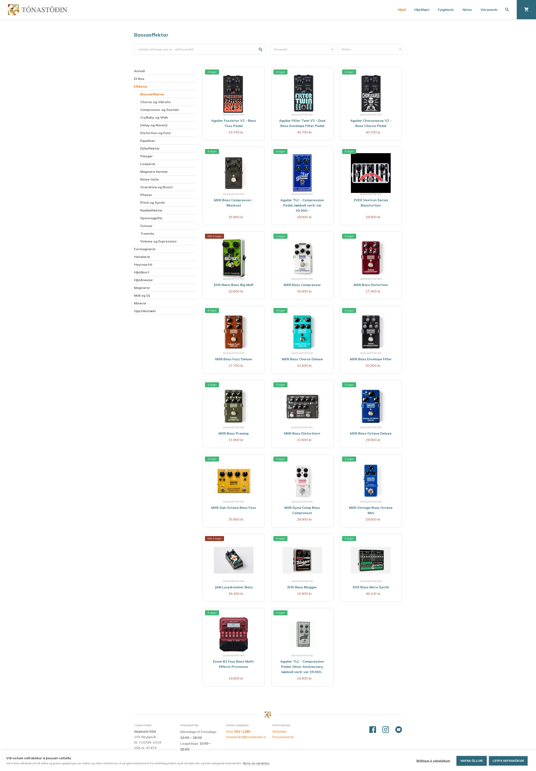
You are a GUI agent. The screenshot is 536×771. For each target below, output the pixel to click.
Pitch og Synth (152, 202)
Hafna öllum (472, 760)
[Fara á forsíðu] (37, 9)
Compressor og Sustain (159, 110)
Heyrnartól (143, 264)
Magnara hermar (154, 171)
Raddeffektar (151, 210)
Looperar (148, 164)
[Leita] (507, 9)
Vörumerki (489, 10)
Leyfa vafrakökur (508, 760)
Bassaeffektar (151, 35)
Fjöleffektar (150, 148)
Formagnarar (145, 249)
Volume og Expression (158, 241)
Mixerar (140, 303)
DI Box (139, 79)
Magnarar (142, 288)
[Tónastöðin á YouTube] (398, 729)
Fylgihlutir (446, 10)
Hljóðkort (141, 272)
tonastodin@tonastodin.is (246, 737)
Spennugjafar (151, 218)
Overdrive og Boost (156, 187)
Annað (139, 71)
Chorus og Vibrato (155, 102)
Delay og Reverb (154, 125)
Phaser (146, 195)
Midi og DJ (142, 295)
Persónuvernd (283, 737)
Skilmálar (279, 731)
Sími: (238, 731)
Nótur (467, 10)
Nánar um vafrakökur (256, 763)
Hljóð (402, 10)
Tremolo (147, 233)
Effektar (141, 86)
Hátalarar (142, 257)
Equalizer (147, 141)
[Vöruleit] (200, 49)
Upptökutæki (145, 311)
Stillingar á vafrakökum (433, 760)
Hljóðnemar (143, 280)
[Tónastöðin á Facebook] (372, 729)
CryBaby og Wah (154, 117)
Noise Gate (149, 179)
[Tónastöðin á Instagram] (385, 729)
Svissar (146, 226)
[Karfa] (526, 9)
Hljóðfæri (421, 10)
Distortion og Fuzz (155, 133)
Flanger (146, 156)
